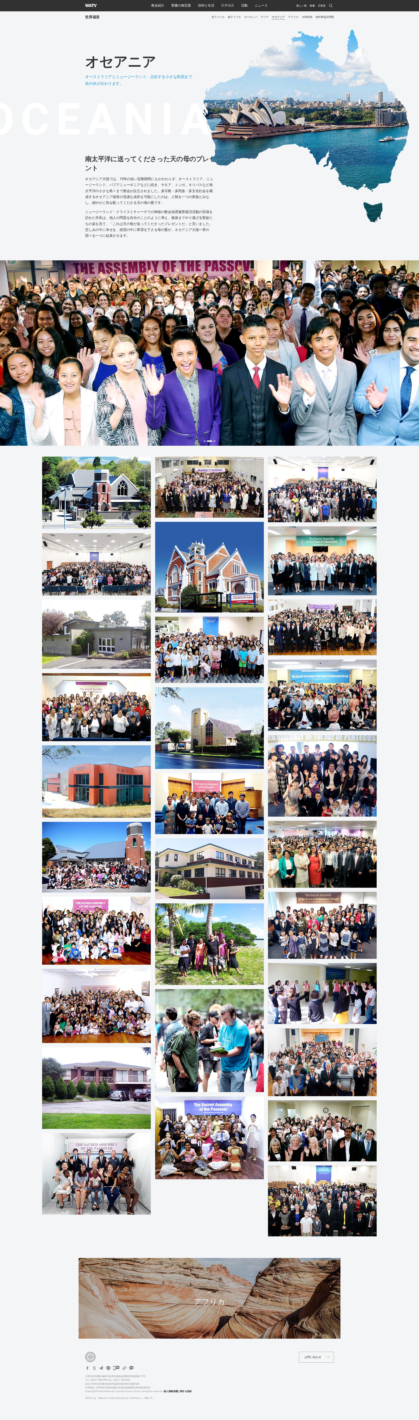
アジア (264, 17)
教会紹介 (157, 5)
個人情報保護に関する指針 (178, 1391)
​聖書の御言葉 (181, 5)
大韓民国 (307, 17)
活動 (244, 5)
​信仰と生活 (206, 5)
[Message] (116, 1368)
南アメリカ (234, 17)
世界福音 (227, 5)
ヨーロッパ (250, 17)
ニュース (261, 5)
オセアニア (278, 17)
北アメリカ (218, 17)
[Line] (108, 1368)
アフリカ (293, 17)
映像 (312, 5)
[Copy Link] (124, 1368)
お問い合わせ (312, 1357)
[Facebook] (87, 1368)
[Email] (101, 1368)
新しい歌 (301, 5)
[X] (94, 1368)
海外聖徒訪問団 (325, 17)
